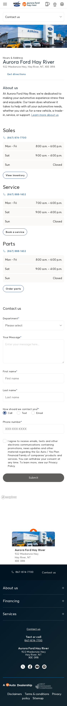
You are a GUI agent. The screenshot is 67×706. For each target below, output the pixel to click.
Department (11, 318)
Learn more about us (45, 115)
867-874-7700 (33, 640)
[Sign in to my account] (62, 4)
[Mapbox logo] (9, 497)
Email (39, 413)
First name (10, 371)
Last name (10, 390)
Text (24, 413)
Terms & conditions (37, 694)
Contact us (33, 629)
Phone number (12, 421)
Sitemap (38, 698)
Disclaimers (14, 694)
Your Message (12, 337)
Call (10, 413)
